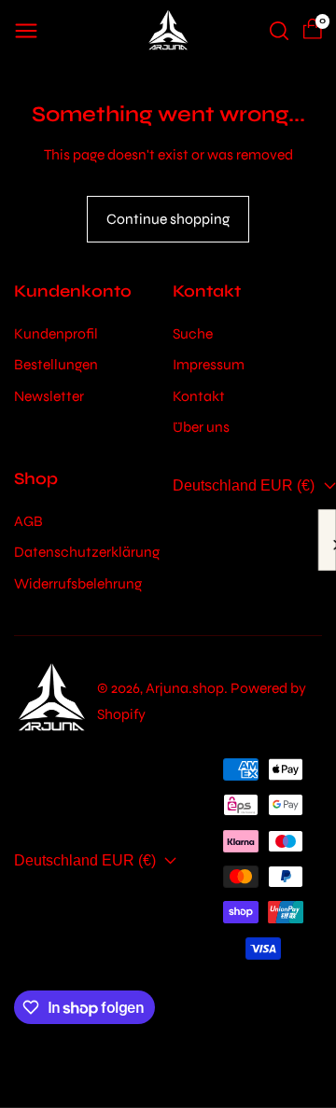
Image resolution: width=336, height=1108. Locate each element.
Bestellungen (56, 364)
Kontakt (199, 396)
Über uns (201, 427)
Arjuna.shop (185, 688)
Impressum (209, 364)
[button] (26, 30)
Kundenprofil (56, 333)
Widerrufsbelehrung (78, 583)
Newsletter (49, 396)
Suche (193, 333)
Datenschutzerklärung (87, 552)
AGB (28, 521)
